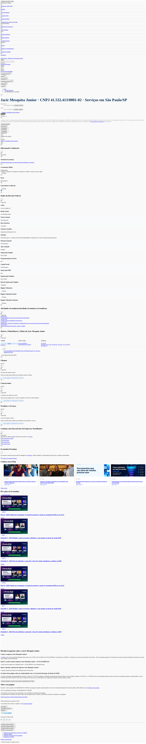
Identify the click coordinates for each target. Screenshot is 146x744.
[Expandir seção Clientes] (2, 367)
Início (5, 89)
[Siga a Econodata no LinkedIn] (4, 721)
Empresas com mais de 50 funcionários (13, 735)
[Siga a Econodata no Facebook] (7, 721)
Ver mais (3, 126)
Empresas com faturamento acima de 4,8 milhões (15, 732)
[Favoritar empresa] (2, 135)
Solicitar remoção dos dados (7, 697)
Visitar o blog (4, 488)
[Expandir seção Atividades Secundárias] (2, 312)
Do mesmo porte (6, 444)
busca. (31, 436)
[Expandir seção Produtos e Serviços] (2, 412)
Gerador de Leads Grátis (6, 6)
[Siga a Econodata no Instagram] (2, 721)
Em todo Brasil (5, 442)
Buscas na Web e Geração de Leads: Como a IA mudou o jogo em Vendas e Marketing (20, 482)
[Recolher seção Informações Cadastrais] (2, 151)
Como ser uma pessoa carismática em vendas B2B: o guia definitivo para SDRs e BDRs (54, 482)
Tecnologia (3, 55)
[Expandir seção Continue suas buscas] (2, 432)
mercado (30, 455)
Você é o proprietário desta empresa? (11, 112)
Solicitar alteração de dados (20, 697)
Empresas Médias (8, 734)
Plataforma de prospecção (7, 26)
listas (13, 436)
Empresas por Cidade (9, 737)
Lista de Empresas (5, 12)
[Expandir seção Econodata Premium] (2, 452)
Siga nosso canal (6, 494)
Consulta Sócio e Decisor (7, 22)
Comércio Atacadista (6, 51)
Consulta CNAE (5, 15)
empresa (4, 657)
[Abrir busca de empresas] (2, 68)
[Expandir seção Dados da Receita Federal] (2, 199)
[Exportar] (2, 138)
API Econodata (4, 30)
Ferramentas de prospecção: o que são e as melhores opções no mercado (91, 482)
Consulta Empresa (5, 19)
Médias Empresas (5, 37)
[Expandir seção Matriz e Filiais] (2, 335)
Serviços (3, 45)
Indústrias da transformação (7, 48)
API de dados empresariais (97, 121)
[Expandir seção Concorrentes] (2, 389)
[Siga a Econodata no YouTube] (10, 721)
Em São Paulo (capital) (7, 438)
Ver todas (15, 22)
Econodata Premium (27, 703)
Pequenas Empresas (5, 34)
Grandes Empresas (5, 41)
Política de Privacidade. (93, 687)
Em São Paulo (5, 440)
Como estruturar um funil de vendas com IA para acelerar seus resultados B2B (127, 482)
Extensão (3, 9)
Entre (2, 59)
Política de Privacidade (6, 739)
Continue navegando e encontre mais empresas (12, 681)
